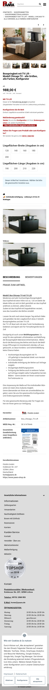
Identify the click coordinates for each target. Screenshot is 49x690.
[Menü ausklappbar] (45, 4)
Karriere (7, 527)
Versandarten (9, 510)
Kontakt (7, 536)
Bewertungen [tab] (33, 277)
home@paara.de (9, 475)
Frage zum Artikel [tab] (14, 285)
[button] (24, 495)
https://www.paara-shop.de (14, 477)
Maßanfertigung (10, 550)
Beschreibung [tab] (11, 277)
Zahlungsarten (10, 505)
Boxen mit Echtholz (12, 518)
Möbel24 (7, 554)
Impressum (8, 674)
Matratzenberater (11, 545)
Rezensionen (9, 523)
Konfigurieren (22, 680)
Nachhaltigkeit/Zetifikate (14, 514)
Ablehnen (9, 680)
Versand (18, 93)
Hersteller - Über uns (12, 541)
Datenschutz (21, 674)
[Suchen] (40, 4)
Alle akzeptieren (37, 680)
